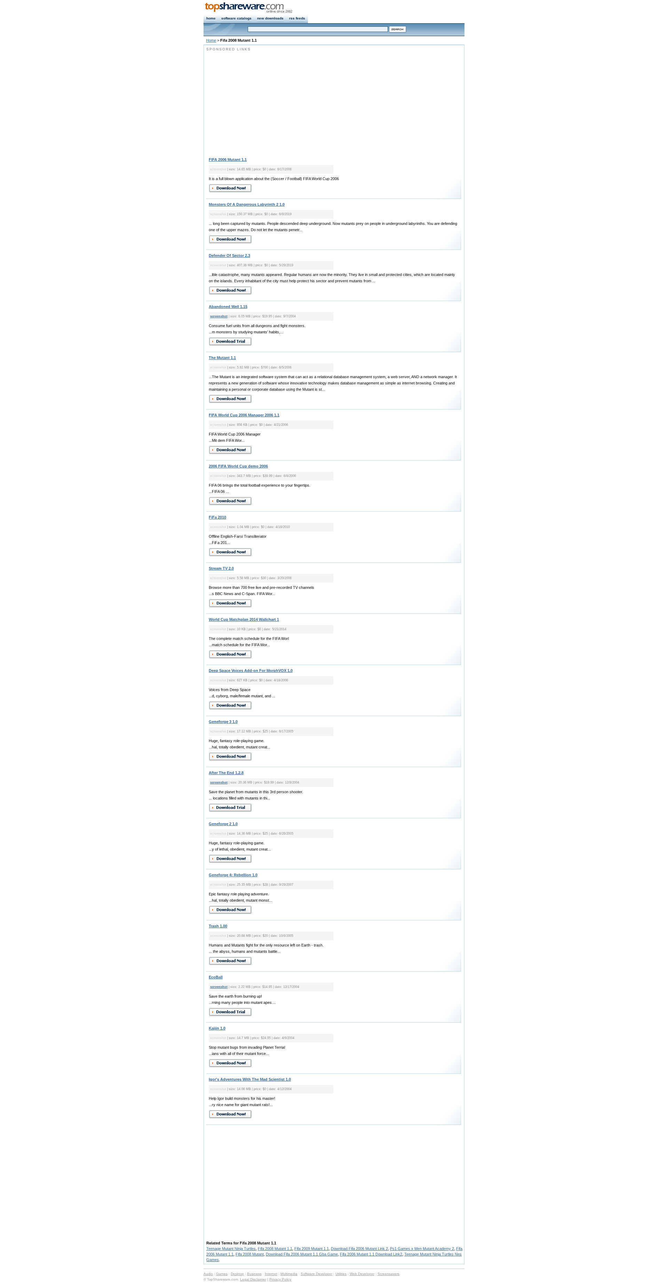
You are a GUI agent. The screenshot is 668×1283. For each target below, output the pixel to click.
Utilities (341, 1274)
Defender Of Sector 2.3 (229, 255)
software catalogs (236, 18)
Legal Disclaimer (253, 1279)
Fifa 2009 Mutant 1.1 (311, 1249)
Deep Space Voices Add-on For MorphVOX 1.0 (251, 670)
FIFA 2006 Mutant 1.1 (228, 159)
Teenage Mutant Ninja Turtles (231, 1249)
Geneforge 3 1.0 (223, 722)
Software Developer (316, 1274)
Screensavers (388, 1274)
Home (211, 40)
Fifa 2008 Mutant (250, 1254)
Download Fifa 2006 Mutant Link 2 (359, 1249)
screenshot (219, 316)
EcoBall (216, 977)
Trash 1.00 (218, 926)
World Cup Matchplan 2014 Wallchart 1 (244, 619)
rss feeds (297, 18)
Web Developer (362, 1274)
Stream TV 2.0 (221, 568)
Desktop (237, 1274)
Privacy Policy (280, 1279)
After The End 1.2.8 (226, 773)
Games (222, 1274)
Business (254, 1274)
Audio (208, 1274)
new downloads (270, 18)
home (211, 18)
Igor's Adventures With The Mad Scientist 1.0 (250, 1079)
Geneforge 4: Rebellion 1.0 (233, 875)
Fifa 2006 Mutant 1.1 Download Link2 (371, 1254)
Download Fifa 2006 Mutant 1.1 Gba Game (302, 1254)
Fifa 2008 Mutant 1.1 (275, 1249)
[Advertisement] (264, 100)
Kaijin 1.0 (217, 1028)
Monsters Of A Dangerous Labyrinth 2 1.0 (247, 204)
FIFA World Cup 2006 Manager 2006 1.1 (244, 415)
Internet (271, 1274)
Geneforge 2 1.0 (223, 824)
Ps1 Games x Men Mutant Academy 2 (422, 1249)
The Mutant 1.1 (222, 358)
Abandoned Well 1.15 (228, 306)
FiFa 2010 (217, 517)
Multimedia (288, 1274)
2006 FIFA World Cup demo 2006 (238, 466)
